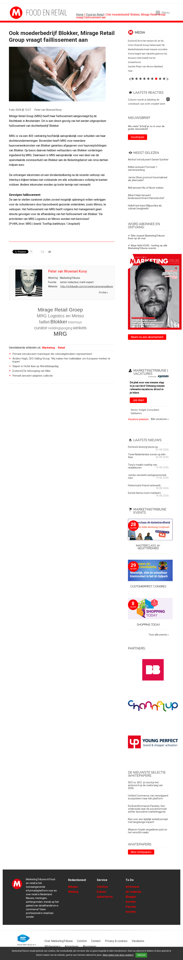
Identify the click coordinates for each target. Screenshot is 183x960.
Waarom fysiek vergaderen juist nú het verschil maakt (147, 831)
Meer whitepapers (141, 852)
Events (101, 891)
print (50, 253)
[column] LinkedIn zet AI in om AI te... (146, 53)
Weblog (73, 891)
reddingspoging (60, 328)
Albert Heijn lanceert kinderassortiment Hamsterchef (146, 197)
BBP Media (23, 938)
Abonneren (89, 946)
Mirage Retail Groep (60, 310)
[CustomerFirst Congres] (148, 571)
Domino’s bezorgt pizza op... (143, 446)
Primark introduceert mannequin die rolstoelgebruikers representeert (52, 354)
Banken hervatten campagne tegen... (146, 58)
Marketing (48, 347)
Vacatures (138, 941)
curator (40, 327)
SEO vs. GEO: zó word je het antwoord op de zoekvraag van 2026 (145, 785)
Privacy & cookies (116, 941)
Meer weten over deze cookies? (118, 955)
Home (79, 14)
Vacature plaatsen (138, 419)
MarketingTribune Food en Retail (23, 12)
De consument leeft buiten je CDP (145, 40)
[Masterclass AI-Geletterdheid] (148, 530)
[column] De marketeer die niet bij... (146, 45)
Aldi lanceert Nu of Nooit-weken (146, 187)
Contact (96, 941)
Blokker (58, 321)
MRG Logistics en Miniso (60, 315)
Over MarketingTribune (58, 941)
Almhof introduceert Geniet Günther (148, 159)
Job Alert (138, 400)
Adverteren (105, 896)
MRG (60, 334)
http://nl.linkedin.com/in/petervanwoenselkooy (86, 286)
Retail (61, 347)
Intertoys (75, 322)
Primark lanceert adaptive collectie (33, 375)
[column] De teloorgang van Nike (31, 370)
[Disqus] (62, 437)
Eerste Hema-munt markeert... (145, 493)
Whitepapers (52, 946)
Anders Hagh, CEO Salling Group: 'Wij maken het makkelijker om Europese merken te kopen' (61, 360)
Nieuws (73, 886)
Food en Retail (95, 14)
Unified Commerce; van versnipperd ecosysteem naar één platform (148, 797)
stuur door (42, 253)
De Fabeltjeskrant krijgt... (140, 49)
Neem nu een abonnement (147, 337)
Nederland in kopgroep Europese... (146, 62)
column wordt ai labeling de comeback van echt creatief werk (146, 101)
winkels (80, 327)
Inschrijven (137, 137)
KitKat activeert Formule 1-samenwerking (143, 168)
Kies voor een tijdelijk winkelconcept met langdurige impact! (148, 820)
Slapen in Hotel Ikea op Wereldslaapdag (35, 366)
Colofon (102, 886)
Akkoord (141, 955)
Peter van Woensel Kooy (48, 109)
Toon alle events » (159, 634)
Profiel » (103, 292)
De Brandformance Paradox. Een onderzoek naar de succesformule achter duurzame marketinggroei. (147, 809)
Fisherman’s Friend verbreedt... (145, 485)
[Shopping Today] (148, 609)
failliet (44, 321)
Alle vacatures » (160, 419)
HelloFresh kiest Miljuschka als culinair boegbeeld (145, 207)
